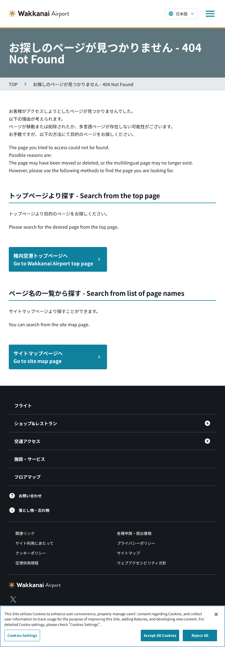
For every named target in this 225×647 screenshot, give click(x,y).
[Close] (216, 614)
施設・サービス (29, 459)
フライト (23, 405)
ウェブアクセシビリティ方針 (141, 563)
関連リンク (25, 533)
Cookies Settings (22, 635)
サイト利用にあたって (34, 543)
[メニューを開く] (210, 14)
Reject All (200, 635)
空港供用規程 (26, 563)
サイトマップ (128, 553)
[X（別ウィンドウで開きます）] (13, 599)
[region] (112, 626)
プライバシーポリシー (136, 543)
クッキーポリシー (30, 553)
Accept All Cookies (160, 635)
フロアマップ (27, 476)
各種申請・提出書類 (134, 533)
